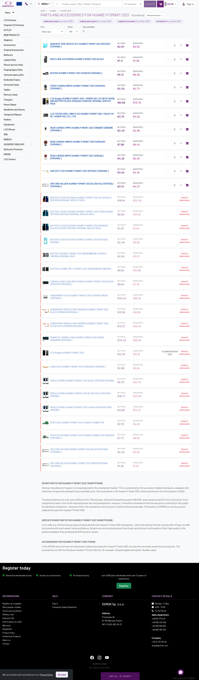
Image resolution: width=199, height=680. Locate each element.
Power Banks (10, 104)
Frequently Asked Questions (64, 607)
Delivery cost (8, 614)
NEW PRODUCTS (11, 35)
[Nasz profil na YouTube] (107, 657)
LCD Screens (10, 20)
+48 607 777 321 (158, 618)
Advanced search (154, 15)
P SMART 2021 (65, 11)
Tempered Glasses (13, 114)
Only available (89, 27)
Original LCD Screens (14, 25)
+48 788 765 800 (159, 626)
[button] (167, 4)
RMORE (7, 154)
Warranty (6, 625)
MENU (45, 3)
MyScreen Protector (13, 149)
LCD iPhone (9, 129)
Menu (8, 12)
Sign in (190, 3)
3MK (6, 134)
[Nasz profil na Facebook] (92, 657)
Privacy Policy (8, 633)
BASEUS (8, 139)
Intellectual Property (11, 636)
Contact (6, 643)
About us (6, 640)
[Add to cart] (187, 45)
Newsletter (7, 629)
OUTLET (8, 30)
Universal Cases (11, 84)
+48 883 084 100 (159, 629)
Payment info (8, 618)
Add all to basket (120, 676)
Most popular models (11, 607)
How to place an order (12, 622)
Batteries (8, 55)
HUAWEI (52, 11)
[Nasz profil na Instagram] (99, 657)
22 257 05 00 (160, 611)
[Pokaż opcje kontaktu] (28, 4)
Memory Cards (11, 94)
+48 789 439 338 (159, 622)
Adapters (8, 40)
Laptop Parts (10, 60)
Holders (7, 119)
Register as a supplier (11, 603)
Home (43, 11)
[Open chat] (180, 672)
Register (124, 585)
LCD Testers (10, 159)
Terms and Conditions (11, 611)
